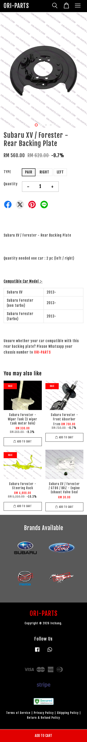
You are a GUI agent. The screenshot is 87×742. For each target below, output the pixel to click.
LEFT (60, 172)
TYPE (7, 172)
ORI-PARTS (16, 5)
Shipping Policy (68, 713)
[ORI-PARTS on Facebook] (37, 652)
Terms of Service (18, 713)
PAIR (28, 172)
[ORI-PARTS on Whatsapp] (49, 652)
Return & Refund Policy (43, 717)
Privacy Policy (44, 713)
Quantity (11, 184)
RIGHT (44, 172)
